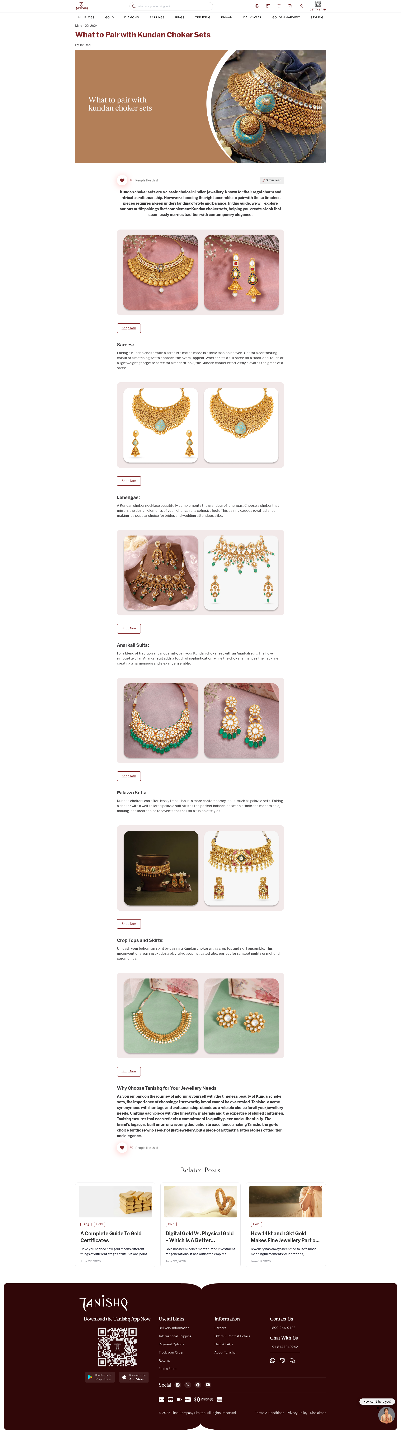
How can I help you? (377, 1401)
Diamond (131, 17)
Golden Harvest (286, 17)
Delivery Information (174, 1328)
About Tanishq (225, 1352)
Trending (202, 17)
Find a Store (167, 1368)
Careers (220, 1328)
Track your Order (171, 1352)
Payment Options (171, 1344)
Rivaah (226, 17)
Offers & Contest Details (232, 1336)
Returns (164, 1360)
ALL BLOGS (86, 17)
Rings (179, 17)
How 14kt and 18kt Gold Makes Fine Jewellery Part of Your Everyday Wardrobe (284, 1240)
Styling (317, 17)
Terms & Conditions (269, 1413)
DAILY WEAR (252, 17)
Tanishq (85, 45)
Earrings (157, 17)
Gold (109, 17)
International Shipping (175, 1336)
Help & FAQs (223, 1344)
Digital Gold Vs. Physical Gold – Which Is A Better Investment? (200, 1240)
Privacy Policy (297, 1413)
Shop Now (129, 328)
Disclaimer (318, 1413)
